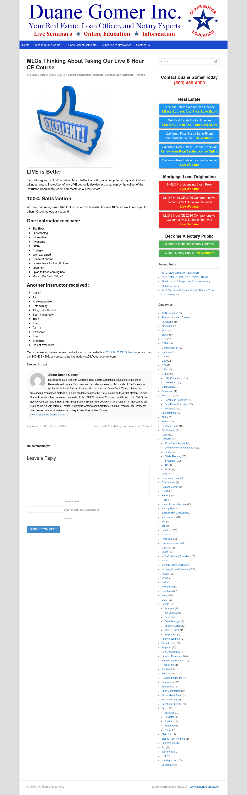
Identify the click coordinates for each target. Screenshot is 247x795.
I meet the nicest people (174, 504)
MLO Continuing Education (176, 556)
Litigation (166, 547)
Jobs (164, 526)
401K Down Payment (176, 443)
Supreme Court (170, 743)
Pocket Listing (169, 643)
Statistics (166, 734)
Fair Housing (168, 430)
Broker (165, 334)
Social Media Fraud (172, 695)
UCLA (165, 756)
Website (68, 518)
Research (167, 673)
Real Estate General (172, 660)
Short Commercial (171, 691)
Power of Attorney (171, 652)
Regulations (168, 665)
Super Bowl (171, 725)
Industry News (169, 517)
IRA (166, 465)
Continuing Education (79, 74)
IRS (164, 521)
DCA (164, 365)
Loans (165, 552)
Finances (166, 439)
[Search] (215, 61)
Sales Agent (168, 682)
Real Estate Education (176, 404)
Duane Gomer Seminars (81, 45)
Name (72, 501)
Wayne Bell (171, 634)
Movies (165, 573)
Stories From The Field (173, 738)
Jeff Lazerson (172, 612)
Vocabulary (167, 765)
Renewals (140, 74)
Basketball (170, 717)
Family (165, 434)
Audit (164, 330)
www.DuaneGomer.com (205, 786)
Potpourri (166, 647)
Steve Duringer (172, 621)
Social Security (169, 699)
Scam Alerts (168, 686)
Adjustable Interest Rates (175, 317)
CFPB (165, 343)
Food (164, 473)
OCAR (165, 599)
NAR (164, 582)
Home (26, 45)
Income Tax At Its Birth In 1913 (47, 426)
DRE (164, 374)
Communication (170, 348)
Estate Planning (173, 456)
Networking (168, 586)
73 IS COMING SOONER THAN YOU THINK (185, 277)
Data (164, 356)
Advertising (167, 321)
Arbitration (167, 326)
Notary (165, 595)
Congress (167, 352)
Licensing (167, 539)
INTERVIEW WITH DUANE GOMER (180, 272)
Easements (167, 391)
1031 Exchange (170, 313)
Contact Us (143, 45)
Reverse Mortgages (172, 678)
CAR (164, 339)
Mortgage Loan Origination (119, 74)
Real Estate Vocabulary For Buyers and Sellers (122, 426)
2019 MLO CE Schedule (121, 352)
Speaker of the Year (172, 704)
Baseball (169, 712)
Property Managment (173, 656)
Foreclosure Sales (171, 478)
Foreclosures (168, 482)
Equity (168, 452)
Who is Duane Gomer (48, 45)
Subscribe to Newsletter (116, 45)
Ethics (165, 417)
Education (97, 74)
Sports (165, 708)
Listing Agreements (172, 543)
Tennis (168, 730)
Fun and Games (170, 487)
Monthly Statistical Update (175, 565)
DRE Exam (170, 382)
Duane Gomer (37, 74)
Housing (166, 495)
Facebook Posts (170, 426)
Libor (164, 534)
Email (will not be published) (82, 510)
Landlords (167, 530)
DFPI (164, 369)
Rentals (166, 669)
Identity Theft (168, 508)
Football (169, 721)
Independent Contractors (175, 513)
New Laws (167, 591)
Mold (164, 560)
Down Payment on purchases (180, 447)
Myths (165, 578)
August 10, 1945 (170, 286)
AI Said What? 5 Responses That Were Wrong (186, 281)
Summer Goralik (173, 626)
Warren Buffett (172, 630)
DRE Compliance (174, 378)
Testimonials (168, 751)
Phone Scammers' (171, 638)
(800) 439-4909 (189, 82)
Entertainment (169, 413)
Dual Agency (168, 387)
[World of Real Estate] (123, 36)
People (165, 604)
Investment (170, 460)
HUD (164, 499)
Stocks (168, 469)
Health (165, 491)
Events (165, 421)
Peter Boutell (171, 617)
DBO (164, 360)
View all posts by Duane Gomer (49, 414)
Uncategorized (169, 760)
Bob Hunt (169, 608)
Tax (163, 747)
